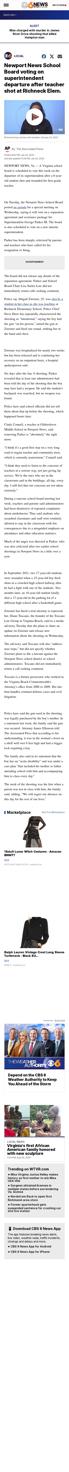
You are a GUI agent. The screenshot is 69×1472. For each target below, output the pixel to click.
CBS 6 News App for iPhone (30, 1251)
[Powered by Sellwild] (59, 1020)
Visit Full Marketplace (53, 812)
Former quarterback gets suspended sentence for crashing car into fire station (34, 1208)
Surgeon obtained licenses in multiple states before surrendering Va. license (33, 1189)
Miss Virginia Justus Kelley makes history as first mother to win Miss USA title (33, 1178)
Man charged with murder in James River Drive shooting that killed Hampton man (34, 34)
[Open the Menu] (6, 5)
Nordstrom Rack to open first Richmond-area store (30, 1198)
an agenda (19, 207)
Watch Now (59, 5)
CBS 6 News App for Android (30, 1246)
